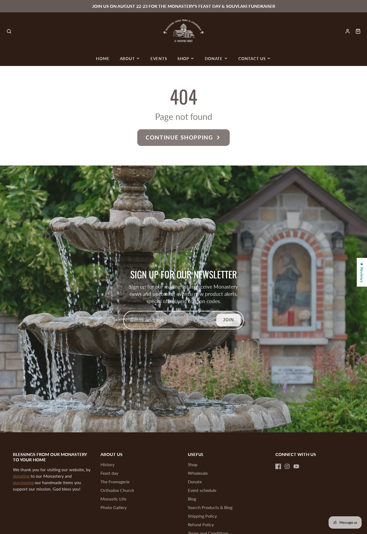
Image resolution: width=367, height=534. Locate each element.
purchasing (23, 482)
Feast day (109, 473)
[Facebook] (278, 466)
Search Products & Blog (210, 507)
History (107, 464)
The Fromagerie (114, 481)
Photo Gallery (113, 507)
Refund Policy (201, 524)
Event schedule (202, 490)
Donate (214, 58)
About (127, 58)
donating (21, 475)
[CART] (358, 31)
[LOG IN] (347, 31)
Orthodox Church (117, 490)
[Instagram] (287, 466)
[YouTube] (296, 466)
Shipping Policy (202, 515)
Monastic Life (113, 498)
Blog (192, 498)
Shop (183, 58)
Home (102, 58)
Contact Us (252, 58)
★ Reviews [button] (362, 272)
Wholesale (198, 473)
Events (158, 58)
